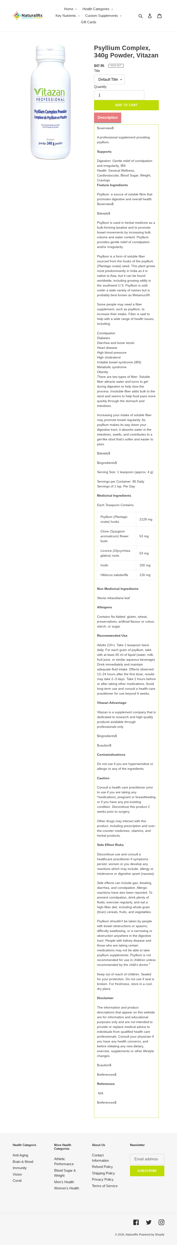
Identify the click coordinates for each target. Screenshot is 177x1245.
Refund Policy (102, 1167)
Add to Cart (126, 105)
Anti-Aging (20, 1155)
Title (97, 71)
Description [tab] (107, 117)
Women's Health (66, 1188)
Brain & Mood (23, 1162)
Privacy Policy (103, 1179)
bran (101, 912)
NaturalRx (132, 1234)
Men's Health (64, 1182)
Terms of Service (105, 1186)
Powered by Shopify (151, 1234)
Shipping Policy (103, 1173)
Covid (17, 1180)
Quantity (100, 87)
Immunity (20, 1168)
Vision (17, 1174)
